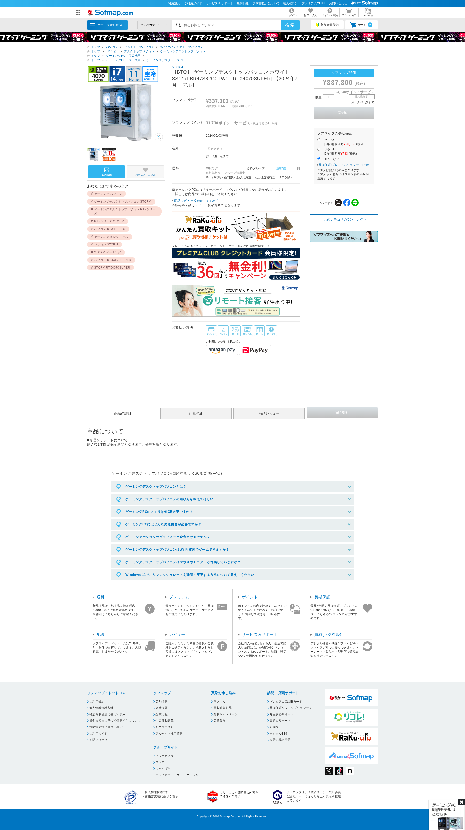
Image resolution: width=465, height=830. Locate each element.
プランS (344, 142)
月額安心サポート (282, 714)
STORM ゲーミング (107, 252)
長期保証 (322, 597)
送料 (101, 597)
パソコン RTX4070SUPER (112, 260)
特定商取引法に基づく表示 (107, 714)
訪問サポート (279, 727)
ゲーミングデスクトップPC (165, 60)
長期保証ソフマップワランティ (291, 708)
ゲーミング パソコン (108, 194)
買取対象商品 (222, 708)
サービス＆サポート (219, 3)
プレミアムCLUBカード (286, 701)
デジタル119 (278, 733)
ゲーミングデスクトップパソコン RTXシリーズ (124, 211)
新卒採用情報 (164, 727)
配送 (101, 634)
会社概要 (161, 708)
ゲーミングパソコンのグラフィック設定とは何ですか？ (167, 537)
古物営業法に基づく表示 (106, 727)
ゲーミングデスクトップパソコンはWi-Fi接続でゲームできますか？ (177, 549)
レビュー (177, 634)
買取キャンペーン (225, 714)
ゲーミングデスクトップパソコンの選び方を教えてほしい (169, 499)
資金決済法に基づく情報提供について (115, 720)
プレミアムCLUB (313, 3)
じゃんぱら (162, 768)
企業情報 (161, 714)
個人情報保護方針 (101, 708)
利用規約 (174, 3)
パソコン (112, 47)
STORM (177, 67)
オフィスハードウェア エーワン (177, 775)
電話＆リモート (280, 720)
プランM (340, 151)
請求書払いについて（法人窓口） (275, 3)
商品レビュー (269, 413)
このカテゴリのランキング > (345, 219)
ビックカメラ (164, 756)
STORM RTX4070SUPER (112, 267)
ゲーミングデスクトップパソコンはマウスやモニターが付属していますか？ (183, 562)
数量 (319, 97)
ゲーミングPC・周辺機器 (123, 55)
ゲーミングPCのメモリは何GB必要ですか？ (159, 512)
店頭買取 (219, 720)
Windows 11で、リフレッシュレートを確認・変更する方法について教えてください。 (191, 575)
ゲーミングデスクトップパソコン (183, 51)
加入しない (331, 159)
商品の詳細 (123, 413)
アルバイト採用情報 (169, 733)
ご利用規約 (96, 701)
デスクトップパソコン (139, 47)
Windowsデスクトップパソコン (181, 47)
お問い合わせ (338, 3)
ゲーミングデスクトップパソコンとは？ (155, 486)
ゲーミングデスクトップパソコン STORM (122, 201)
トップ (95, 47)
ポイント (250, 597)
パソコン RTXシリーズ (109, 229)
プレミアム (179, 597)
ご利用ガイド (193, 3)
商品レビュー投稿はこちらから (197, 201)
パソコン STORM (106, 244)
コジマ (159, 762)
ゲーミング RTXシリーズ (111, 236)
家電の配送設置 (280, 740)
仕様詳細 (196, 413)
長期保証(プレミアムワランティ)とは (344, 164)
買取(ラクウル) (327, 634)
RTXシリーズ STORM (109, 221)
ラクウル (219, 701)
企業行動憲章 (164, 720)
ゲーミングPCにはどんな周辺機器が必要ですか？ (163, 524)
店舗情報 (243, 3)
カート (364, 24)
